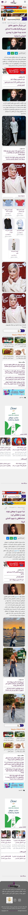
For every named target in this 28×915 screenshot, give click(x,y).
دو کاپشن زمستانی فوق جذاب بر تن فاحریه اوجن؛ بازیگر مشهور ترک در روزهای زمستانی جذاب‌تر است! (15, 373)
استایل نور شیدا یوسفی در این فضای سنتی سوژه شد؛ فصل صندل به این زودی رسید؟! (15, 378)
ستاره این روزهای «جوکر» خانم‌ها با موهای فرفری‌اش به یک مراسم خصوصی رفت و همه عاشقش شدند (14, 384)
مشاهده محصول (20, 215)
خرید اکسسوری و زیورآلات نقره (18, 79)
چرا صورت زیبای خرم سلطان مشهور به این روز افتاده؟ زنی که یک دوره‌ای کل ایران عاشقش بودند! (14, 366)
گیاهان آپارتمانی (21, 85)
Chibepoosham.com (13, 911)
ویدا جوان (21, 397)
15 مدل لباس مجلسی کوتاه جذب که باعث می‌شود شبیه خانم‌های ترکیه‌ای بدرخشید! (15, 158)
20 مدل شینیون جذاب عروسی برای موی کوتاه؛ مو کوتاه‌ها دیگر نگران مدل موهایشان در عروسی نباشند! (14, 152)
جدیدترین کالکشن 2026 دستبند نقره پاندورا (15, 82)
